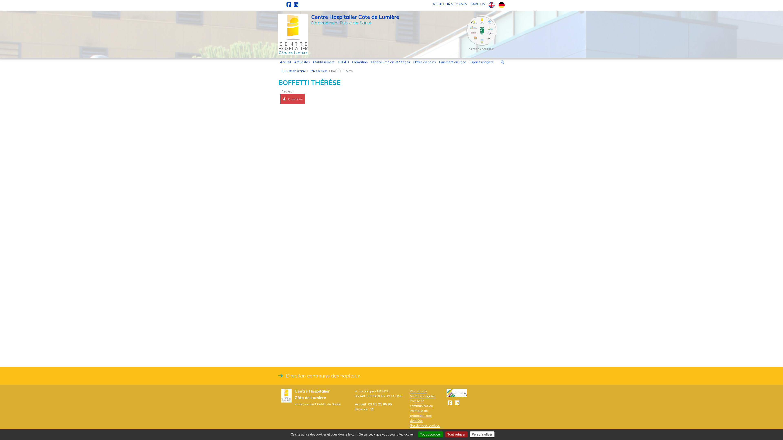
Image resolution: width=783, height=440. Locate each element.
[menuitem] (285, 62)
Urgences (295, 99)
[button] (502, 62)
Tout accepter (430, 434)
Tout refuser (456, 434)
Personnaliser (482, 434)
